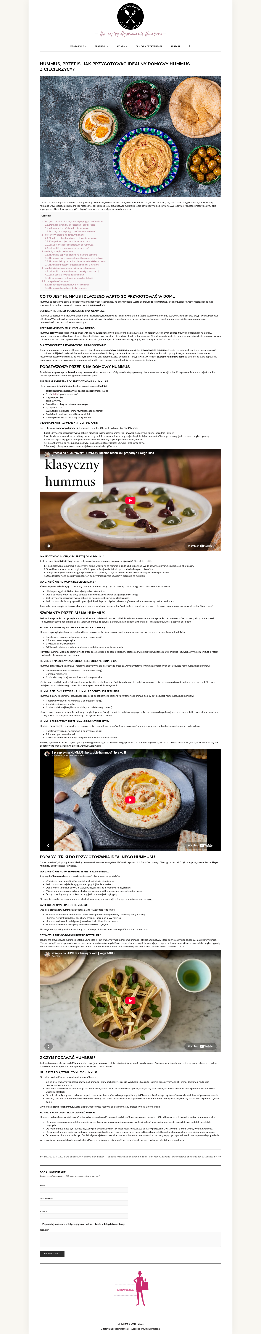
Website (43, 1211)
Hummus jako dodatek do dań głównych (66, 288)
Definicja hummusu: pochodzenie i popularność (70, 224)
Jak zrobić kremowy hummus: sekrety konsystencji (72, 271)
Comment (44, 1230)
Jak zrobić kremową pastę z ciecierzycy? (67, 248)
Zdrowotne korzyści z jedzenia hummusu (67, 228)
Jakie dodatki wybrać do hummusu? (64, 274)
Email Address (47, 1198)
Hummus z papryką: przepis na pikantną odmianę (71, 254)
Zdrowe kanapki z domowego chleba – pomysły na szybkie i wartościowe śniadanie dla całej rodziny (162, 1157)
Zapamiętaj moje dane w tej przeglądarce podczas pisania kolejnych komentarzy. (83, 1224)
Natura (121, 46)
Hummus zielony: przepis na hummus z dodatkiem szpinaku (76, 261)
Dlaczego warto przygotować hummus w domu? (70, 231)
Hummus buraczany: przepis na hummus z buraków (72, 264)
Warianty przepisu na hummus (58, 251)
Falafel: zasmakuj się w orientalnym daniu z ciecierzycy (74, 1157)
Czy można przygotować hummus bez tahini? (69, 278)
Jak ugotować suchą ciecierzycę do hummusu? (69, 244)
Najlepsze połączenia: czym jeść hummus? (67, 284)
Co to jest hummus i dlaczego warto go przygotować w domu (72, 221)
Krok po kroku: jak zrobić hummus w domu (67, 241)
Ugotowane (77, 46)
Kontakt (175, 46)
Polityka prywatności (149, 46)
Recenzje (100, 46)
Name (42, 1186)
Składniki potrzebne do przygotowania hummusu (71, 238)
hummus (87, 372)
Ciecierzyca (163, 332)
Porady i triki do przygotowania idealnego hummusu (68, 268)
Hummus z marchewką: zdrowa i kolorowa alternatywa (74, 258)
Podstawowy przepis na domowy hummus (63, 234)
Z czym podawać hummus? (56, 281)
